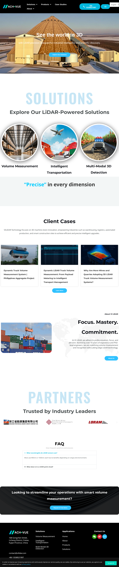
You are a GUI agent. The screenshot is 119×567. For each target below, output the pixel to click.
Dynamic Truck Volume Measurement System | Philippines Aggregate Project (19, 274)
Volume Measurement (45, 536)
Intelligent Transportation (42, 541)
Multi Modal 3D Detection (42, 547)
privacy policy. (26, 564)
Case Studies (61, 4)
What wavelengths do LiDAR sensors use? (42, 453)
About (29, 9)
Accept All (111, 563)
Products (45, 4)
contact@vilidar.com (17, 553)
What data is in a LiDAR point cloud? (40, 467)
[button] (2, 422)
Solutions (31, 4)
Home (65, 536)
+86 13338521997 (16, 557)
